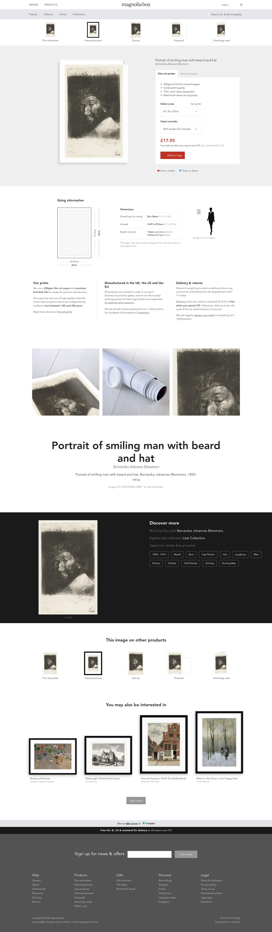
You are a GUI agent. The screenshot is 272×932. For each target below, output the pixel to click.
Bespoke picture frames (58, 922)
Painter (156, 563)
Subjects (48, 14)
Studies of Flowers (40, 778)
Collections (79, 14)
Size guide (196, 103)
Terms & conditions (211, 880)
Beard (177, 554)
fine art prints (64, 311)
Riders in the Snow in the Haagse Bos (217, 778)
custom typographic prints (85, 922)
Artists (62, 14)
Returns (36, 901)
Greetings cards (83, 901)
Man (256, 554)
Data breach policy (211, 893)
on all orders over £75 (136, 830)
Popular (33, 14)
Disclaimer (207, 901)
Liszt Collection (194, 538)
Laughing (240, 554)
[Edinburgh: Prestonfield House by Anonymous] (108, 755)
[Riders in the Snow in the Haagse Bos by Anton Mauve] (219, 743)
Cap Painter (208, 554)
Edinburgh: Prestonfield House (102, 778)
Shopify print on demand (227, 922)
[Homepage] (136, 5)
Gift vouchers (123, 880)
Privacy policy (208, 884)
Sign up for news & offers (99, 853)
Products (50, 4)
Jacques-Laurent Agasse (42, 781)
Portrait (172, 563)
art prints (192, 95)
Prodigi (236, 918)
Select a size (180, 103)
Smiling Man (229, 563)
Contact (36, 880)
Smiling (209, 563)
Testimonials (39, 889)
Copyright (206, 897)
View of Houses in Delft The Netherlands (163, 778)
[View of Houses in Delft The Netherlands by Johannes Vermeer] (164, 745)
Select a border (168, 121)
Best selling (165, 880)
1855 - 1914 (159, 554)
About (35, 884)
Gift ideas (121, 884)
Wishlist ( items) (125, 889)
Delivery (180, 301)
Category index (167, 897)
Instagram (164, 901)
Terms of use (208, 889)
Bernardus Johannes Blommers (172, 64)
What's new (80, 906)
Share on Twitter (190, 170)
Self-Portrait (190, 563)
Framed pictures (83, 884)
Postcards (79, 897)
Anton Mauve (203, 781)
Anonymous (91, 781)
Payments (37, 893)
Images (33, 4)
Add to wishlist (167, 170)
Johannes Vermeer (150, 781)
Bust (191, 554)
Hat (225, 554)
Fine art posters (82, 880)
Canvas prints (81, 889)
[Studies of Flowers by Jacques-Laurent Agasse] (53, 756)
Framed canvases (84, 893)
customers (143, 312)
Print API (224, 918)
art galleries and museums (119, 302)
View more (136, 800)
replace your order (204, 315)
